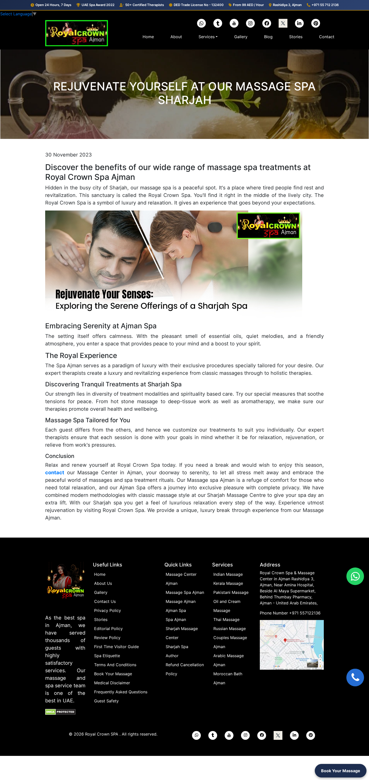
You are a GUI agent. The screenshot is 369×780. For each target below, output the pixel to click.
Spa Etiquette (107, 655)
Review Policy (107, 637)
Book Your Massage (113, 673)
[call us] (355, 677)
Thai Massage (226, 619)
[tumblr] (217, 23)
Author (172, 655)
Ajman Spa (176, 610)
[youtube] (234, 23)
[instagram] (250, 23)
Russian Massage (229, 628)
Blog (268, 36)
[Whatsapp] (201, 23)
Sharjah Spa (177, 646)
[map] (292, 644)
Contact (326, 36)
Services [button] (207, 36)
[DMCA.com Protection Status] (60, 711)
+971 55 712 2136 (325, 5)
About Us (103, 583)
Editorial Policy (108, 628)
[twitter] (283, 23)
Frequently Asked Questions (120, 691)
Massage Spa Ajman (185, 592)
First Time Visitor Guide (116, 646)
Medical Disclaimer (112, 682)
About (176, 36)
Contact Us (105, 601)
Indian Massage (228, 574)
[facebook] (266, 23)
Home (149, 36)
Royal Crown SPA (102, 734)
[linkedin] (299, 23)
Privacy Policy (107, 610)
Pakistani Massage (231, 592)
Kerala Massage (228, 583)
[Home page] (65, 587)
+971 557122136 (305, 612)
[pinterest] (315, 23)
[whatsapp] (196, 735)
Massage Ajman (181, 601)
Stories (295, 36)
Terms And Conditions (115, 664)
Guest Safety (106, 700)
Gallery (241, 36)
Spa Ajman (176, 619)
